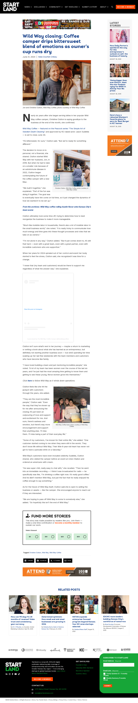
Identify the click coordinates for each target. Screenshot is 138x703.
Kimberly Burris (48, 627)
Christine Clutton (35, 553)
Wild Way (45, 553)
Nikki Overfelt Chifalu (47, 57)
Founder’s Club (81, 665)
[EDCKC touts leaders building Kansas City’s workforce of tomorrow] (115, 604)
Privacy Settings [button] (53, 700)
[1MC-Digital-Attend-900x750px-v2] (119, 136)
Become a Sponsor (83, 671)
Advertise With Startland (84, 668)
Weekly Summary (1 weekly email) (114, 679)
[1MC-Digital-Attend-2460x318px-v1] (57, 572)
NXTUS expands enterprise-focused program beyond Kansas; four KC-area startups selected (83, 622)
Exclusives (39, 7)
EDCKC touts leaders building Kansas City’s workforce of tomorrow (114, 619)
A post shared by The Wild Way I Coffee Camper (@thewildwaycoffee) (48, 339)
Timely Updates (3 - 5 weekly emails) (115, 674)
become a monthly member (67, 523)
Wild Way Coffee (55, 553)
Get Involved (71, 7)
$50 (78, 537)
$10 (46, 537)
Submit (107, 686)
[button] (31, 7)
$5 (30, 537)
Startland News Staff (80, 629)
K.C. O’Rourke (17, 627)
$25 (62, 537)
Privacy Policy (63, 700)
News (27, 7)
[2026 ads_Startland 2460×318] (57, 24)
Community (55, 7)
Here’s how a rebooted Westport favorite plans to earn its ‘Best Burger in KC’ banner (119, 119)
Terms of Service (82, 700)
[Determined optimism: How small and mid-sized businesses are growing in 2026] (53, 604)
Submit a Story (89, 7)
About (103, 7)
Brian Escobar (109, 624)
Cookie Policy (72, 700)
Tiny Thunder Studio (41, 700)
